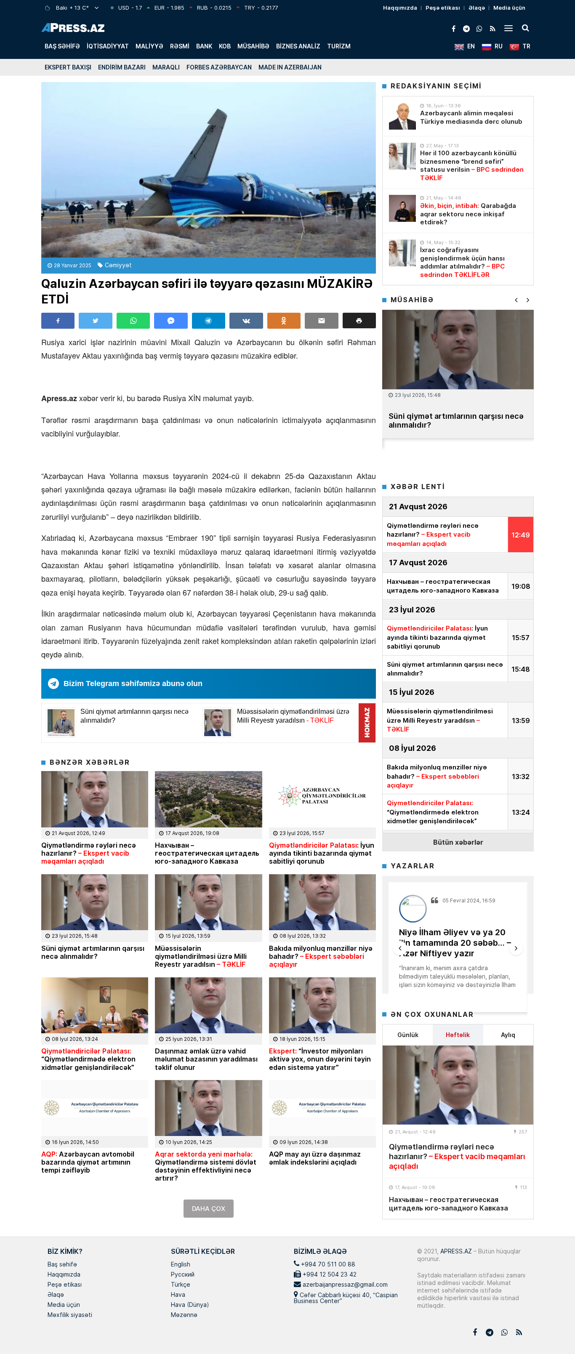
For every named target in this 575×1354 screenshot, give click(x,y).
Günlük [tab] (407, 1035)
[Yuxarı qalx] (551, 1330)
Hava (178, 1295)
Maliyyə (149, 46)
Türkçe (180, 1285)
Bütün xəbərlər (458, 842)
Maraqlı (166, 67)
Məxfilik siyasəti (70, 1315)
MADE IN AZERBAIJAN (290, 67)
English (180, 1264)
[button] (359, 320)
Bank (204, 46)
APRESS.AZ (455, 1251)
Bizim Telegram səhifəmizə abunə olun (133, 683)
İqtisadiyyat (108, 46)
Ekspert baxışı (68, 67)
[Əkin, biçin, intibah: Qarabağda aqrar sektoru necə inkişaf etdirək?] (402, 208)
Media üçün (509, 7)
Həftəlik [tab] (458, 1035)
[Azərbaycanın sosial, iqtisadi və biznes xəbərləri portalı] (72, 27)
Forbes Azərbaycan (219, 67)
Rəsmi (179, 46)
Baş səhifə (62, 46)
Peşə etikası (443, 7)
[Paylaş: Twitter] (95, 321)
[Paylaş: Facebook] (58, 321)
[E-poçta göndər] (321, 321)
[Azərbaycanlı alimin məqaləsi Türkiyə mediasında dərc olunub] (402, 116)
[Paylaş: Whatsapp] (133, 321)
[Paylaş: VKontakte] (246, 321)
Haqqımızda (400, 7)
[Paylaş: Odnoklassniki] (284, 321)
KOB (225, 46)
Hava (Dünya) (190, 1305)
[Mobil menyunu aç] (508, 27)
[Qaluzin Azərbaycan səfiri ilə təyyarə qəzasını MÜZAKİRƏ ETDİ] (208, 170)
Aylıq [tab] (508, 1035)
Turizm (339, 46)
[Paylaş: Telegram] (208, 321)
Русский (182, 1275)
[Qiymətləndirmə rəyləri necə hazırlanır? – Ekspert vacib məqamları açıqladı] (458, 1085)
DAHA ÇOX (208, 1208)
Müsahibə (253, 46)
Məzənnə (184, 1315)
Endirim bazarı (122, 67)
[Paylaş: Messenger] (170, 321)
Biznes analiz (298, 46)
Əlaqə (477, 7)
